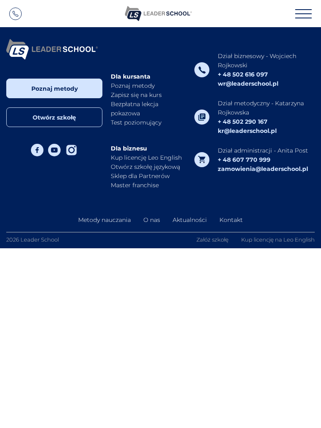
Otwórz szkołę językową (145, 167)
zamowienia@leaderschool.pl (263, 169)
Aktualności (190, 220)
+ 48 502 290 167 (243, 121)
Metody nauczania (104, 220)
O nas (151, 220)
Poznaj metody (54, 88)
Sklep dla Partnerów (140, 176)
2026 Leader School (32, 239)
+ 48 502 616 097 (243, 74)
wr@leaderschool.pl (248, 83)
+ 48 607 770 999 (244, 159)
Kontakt (231, 220)
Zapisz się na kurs (136, 95)
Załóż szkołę (212, 239)
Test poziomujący (136, 122)
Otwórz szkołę (54, 117)
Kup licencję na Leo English (278, 239)
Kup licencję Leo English (146, 157)
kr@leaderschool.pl (247, 131)
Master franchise (135, 185)
